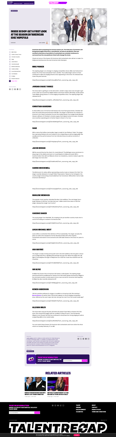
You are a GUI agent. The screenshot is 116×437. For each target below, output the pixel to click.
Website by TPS (104, 420)
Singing (78, 407)
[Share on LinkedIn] (17, 89)
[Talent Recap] (58, 3)
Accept (76, 435)
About (94, 405)
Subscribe (85, 360)
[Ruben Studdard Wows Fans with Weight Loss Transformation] (35, 384)
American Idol (14, 10)
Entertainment (81, 409)
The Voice (10, 3)
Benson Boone (36, 295)
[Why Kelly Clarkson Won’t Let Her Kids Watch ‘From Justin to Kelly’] (58, 384)
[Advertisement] (58, 183)
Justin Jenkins (30, 338)
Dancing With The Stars (28, 3)
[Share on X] (12, 89)
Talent (78, 405)
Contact (94, 407)
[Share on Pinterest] (15, 89)
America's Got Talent (18, 3)
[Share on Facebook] (10, 89)
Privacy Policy (96, 409)
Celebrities (79, 412)
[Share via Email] (20, 89)
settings (68, 435)
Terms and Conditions (99, 412)
